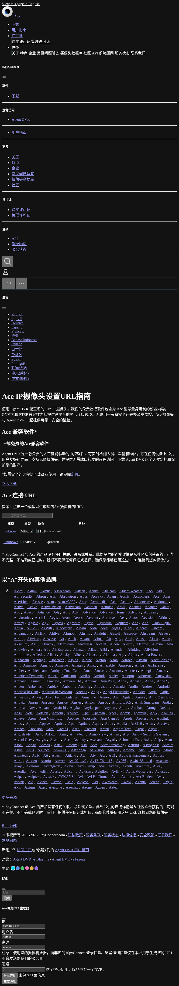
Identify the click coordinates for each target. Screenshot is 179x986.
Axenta (140, 782)
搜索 (7, 898)
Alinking (134, 649)
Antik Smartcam (147, 702)
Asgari (110, 740)
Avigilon (101, 771)
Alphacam (21, 660)
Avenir (113, 766)
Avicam (69, 771)
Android (163, 686)
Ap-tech (73, 713)
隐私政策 (75, 835)
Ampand (20, 681)
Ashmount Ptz (129, 740)
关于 (15, 53)
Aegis (53, 618)
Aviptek (33, 777)
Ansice (62, 702)
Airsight (100, 633)
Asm (168, 740)
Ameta (53, 676)
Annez (104, 697)
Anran (33, 702)
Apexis (125, 713)
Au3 (112, 755)
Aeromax (109, 618)
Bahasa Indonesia (24, 340)
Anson (90, 702)
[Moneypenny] (27, 868)
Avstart (19, 782)
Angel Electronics (116, 692)
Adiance (43, 612)
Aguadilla (104, 623)
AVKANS (66, 777)
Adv (75, 612)
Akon (166, 639)
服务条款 (93, 835)
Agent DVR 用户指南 (72, 850)
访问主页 (24, 850)
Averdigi (20, 771)
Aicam (81, 628)
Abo (149, 591)
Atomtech (21, 755)
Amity (113, 676)
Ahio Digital (161, 623)
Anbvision (101, 686)
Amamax (30, 665)
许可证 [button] (17, 36)
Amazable (107, 665)
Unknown (10, 531)
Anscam (47, 702)
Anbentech (36, 686)
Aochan (137, 708)
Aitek (72, 639)
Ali (46, 649)
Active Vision (51, 607)
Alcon (114, 644)
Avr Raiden (144, 777)
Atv (93, 755)
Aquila (122, 723)
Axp (41, 787)
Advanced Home (111, 612)
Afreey (19, 623)
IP (3, 922)
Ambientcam (37, 671)
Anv (31, 708)
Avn (114, 777)
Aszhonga (78, 750)
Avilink (116, 771)
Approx (45, 723)
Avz (95, 782)
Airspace (130, 633)
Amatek (77, 665)
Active (32, 607)
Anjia (152, 692)
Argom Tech (122, 729)
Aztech (114, 787)
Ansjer (76, 702)
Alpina (73, 660)
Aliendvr (117, 649)
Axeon (154, 782)
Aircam (156, 628)
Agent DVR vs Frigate (68, 859)
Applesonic (144, 718)
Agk (45, 623)
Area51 (62, 729)
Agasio (33, 623)
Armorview (97, 734)
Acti (113, 602)
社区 (87, 53)
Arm (62, 734)
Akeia (153, 639)
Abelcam (109, 591)
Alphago (39, 660)
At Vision (97, 750)
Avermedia (38, 771)
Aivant (85, 639)
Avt (30, 782)
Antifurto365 (121, 702)
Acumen (90, 607)
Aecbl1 (40, 618)
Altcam (141, 660)
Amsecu (36, 681)
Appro (30, 723)
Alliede (38, 655)
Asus (30, 750)
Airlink (40, 633)
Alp (121, 655)
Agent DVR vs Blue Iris (31, 859)
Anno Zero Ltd (160, 697)
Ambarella (155, 665)
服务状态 (122, 53)
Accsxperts (141, 596)
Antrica (19, 708)
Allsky (65, 655)
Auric (18, 761)
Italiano (16, 344)
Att (45, 755)
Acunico (107, 607)
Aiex (104, 628)
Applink (163, 718)
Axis (17, 787)
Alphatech (56, 660)
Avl (80, 777)
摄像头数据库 (71, 53)
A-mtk (45, 591)
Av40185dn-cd (141, 761)
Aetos (133, 618)
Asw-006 (60, 750)
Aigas (115, 628)
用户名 (7, 932)
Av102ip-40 (77, 761)
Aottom (57, 713)
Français (17, 331)
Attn (83, 755)
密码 (5, 942)
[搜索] (7, 261)
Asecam (96, 740)
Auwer (60, 761)
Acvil (121, 607)
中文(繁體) (20, 379)
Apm (32, 718)
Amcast (99, 671)
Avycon (83, 782)
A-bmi (18, 591)
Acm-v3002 (66, 602)
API (95, 53)
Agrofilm (73, 623)
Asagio (41, 740)
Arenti (104, 729)
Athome (129, 750)
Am (16, 665)
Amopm (128, 676)
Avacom (162, 761)
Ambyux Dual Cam (64, 671)
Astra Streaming (112, 745)
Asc (67, 740)
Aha (135, 623)
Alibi (103, 649)
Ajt (108, 639)
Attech (57, 755)
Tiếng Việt (19, 368)
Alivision (151, 649)
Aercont (92, 618)
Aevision (148, 618)
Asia (147, 740)
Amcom (115, 671)
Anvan (44, 708)
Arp (126, 734)
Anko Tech (53, 697)
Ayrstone (55, 787)
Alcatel (101, 644)
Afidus (163, 618)
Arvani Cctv (23, 740)
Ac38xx (97, 596)
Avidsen (85, 771)
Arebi (76, 729)
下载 (15, 25)
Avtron (56, 782)
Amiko (84, 676)
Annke (140, 697)
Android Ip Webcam (57, 692)
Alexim (157, 644)
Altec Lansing (161, 660)
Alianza (78, 649)
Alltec (77, 655)
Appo (18, 723)
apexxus (140, 713)
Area (50, 729)
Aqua (109, 723)
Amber (19, 671)
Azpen (100, 787)
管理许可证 (40, 42)
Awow (126, 782)
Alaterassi (84, 644)
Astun (18, 750)
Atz (102, 755)
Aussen (31, 761)
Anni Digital (122, 697)
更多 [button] (15, 47)
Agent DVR (21, 119)
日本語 (17, 349)
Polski (16, 359)
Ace (156, 596)
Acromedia (98, 602)
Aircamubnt (22, 633)
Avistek (48, 777)
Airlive (54, 633)
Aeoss (78, 618)
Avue (69, 782)
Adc (17, 612)
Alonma (109, 655)
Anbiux (53, 686)
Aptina (83, 723)
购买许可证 (21, 42)
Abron (41, 596)
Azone (87, 787)
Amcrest (131, 671)
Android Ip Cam (26, 692)
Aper (112, 713)
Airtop (18, 639)
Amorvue (144, 676)
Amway (91, 681)
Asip (157, 740)
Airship (84, 633)
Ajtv (118, 639)
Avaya (69, 766)
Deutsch (17, 323)
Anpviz (19, 702)
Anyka (75, 708)
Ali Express (60, 649)
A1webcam (62, 591)
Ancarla (119, 686)
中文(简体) (20, 373)
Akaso (140, 639)
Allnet (51, 655)
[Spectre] (13, 868)
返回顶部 (9, 826)
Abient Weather (130, 591)
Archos (19, 729)
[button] (5, 275)
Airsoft (115, 633)
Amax (91, 665)
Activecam (73, 607)
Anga (95, 692)
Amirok (99, 676)
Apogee (73, 718)
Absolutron (67, 596)
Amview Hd (72, 681)
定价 (74, 474)
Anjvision (21, 697)
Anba (122, 681)
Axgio (167, 782)
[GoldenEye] (32, 868)
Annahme (88, 697)
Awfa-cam (109, 782)
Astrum (167, 745)
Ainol (128, 628)
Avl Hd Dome (96, 777)
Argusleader (23, 734)
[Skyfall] (22, 868)
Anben (19, 686)
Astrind (133, 745)
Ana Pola (107, 681)
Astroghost (151, 745)
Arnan (114, 734)
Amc (86, 671)
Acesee (37, 602)
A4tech (79, 591)
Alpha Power (150, 655)
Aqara (96, 723)
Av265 (121, 761)
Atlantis (154, 750)
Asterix (71, 745)
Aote (29, 713)
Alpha (132, 655)
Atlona (168, 750)
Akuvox (47, 644)
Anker (36, 697)
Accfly (125, 596)
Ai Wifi (46, 628)
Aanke (94, 591)
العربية (16, 319)
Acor (82, 602)
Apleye (19, 718)
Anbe (149, 681)
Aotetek (42, 713)
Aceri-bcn (21, 602)
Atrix (36, 755)
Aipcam (142, 628)
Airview (33, 639)
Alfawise (20, 649)
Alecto (127, 644)
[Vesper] (36, 868)
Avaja (18, 766)
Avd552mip (86, 766)
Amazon (124, 665)
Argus (152, 729)
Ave (102, 766)
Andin (133, 686)
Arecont (90, 729)
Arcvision (35, 729)
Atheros (113, 750)
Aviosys (161, 771)
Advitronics (22, 618)
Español (17, 327)
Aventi (127, 766)
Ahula (18, 628)
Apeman (98, 713)
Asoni (18, 745)
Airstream (147, 633)
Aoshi (163, 708)
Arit (38, 734)
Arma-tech (77, 734)
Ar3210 (136, 723)
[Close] (4, 918)
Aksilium (20, 644)
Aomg (151, 708)
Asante (55, 740)
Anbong (84, 686)
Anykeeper (91, 708)
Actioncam (142, 602)
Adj (56, 612)
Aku (34, 644)
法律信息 (129, 835)
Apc (85, 713)
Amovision (163, 676)
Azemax (72, 787)
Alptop (101, 660)
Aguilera (121, 623)
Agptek (57, 623)
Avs (159, 777)
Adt (65, 612)
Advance (89, 612)
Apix (153, 713)
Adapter (151, 607)
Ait (61, 639)
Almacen (92, 655)
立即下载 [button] (9, 484)
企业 (32, 53)
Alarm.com (65, 644)
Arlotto (50, 734)
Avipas (19, 777)
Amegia (146, 671)
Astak (58, 745)
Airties (163, 633)
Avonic (126, 777)
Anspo (103, 702)
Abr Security (23, 596)
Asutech (44, 750)
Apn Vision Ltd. (51, 718)
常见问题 (9, 841)
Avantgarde (51, 766)
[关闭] (4, 77)
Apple (127, 718)
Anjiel (164, 692)
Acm (50, 602)
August (158, 755)
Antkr (166, 702)
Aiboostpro (64, 628)
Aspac (31, 745)
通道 (5, 964)
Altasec (126, 660)
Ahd (145, 623)
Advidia (134, 612)
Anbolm (68, 686)
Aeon (66, 618)
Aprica (59, 723)
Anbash (135, 681)
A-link (32, 591)
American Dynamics (29, 676)
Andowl (147, 686)
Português (18, 364)
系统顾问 (106, 53)
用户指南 (18, 30)
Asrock (44, 745)
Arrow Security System (149, 734)
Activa (19, 607)
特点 (24, 53)
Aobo (123, 708)
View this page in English (21, 4)
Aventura (142, 766)
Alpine (87, 660)
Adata (164, 607)
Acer (166, 596)
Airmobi (69, 633)
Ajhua (98, 639)
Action (125, 602)
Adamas (135, 607)
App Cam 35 (110, 718)
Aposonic (90, 718)
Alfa (169, 644)
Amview (52, 681)
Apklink (167, 713)
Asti (84, 745)
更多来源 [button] (9, 798)
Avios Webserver (138, 771)
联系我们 (138, 53)
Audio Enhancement (134, 755)
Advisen (150, 612)
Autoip (46, 761)
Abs (53, 596)
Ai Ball (32, 628)
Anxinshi (59, 708)
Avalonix (33, 766)
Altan (114, 660)
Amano (45, 665)
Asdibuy (79, 740)
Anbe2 (162, 681)
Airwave (49, 639)
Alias (92, 649)
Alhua (35, 649)
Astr (93, 745)
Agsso (88, 623)
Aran (149, 723)
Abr (159, 591)
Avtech (42, 782)
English (17, 314)
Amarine (61, 665)
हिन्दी (14, 336)
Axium (29, 787)
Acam (111, 596)
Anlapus (71, 697)
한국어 (16, 355)
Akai (128, 639)
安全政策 (147, 835)
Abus (84, 596)
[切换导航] (21, 283)
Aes (122, 618)
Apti (71, 723)
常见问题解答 (48, 53)
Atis (141, 750)
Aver (156, 766)
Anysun (109, 708)
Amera (161, 671)
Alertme (142, 644)
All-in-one (21, 655)
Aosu (18, 713)
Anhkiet (139, 692)
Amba (139, 665)
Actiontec (161, 602)
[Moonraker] (18, 868)
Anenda (81, 692)
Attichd (70, 755)
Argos (139, 729)
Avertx (55, 771)
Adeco (29, 612)
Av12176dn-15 (101, 761)
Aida (93, 628)
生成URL (10, 981)
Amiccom (68, 676)
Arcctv (162, 723)
